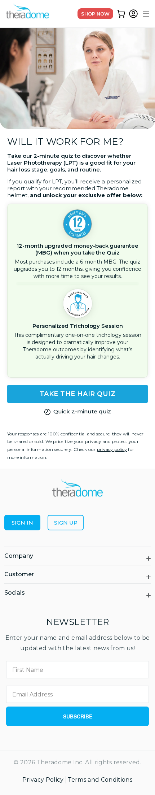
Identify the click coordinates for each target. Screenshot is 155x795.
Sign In (22, 522)
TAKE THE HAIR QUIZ (78, 394)
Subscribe (77, 716)
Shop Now (95, 14)
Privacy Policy (42, 779)
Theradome (54, 762)
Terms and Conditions (100, 779)
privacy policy (112, 449)
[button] (145, 13)
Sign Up (66, 522)
